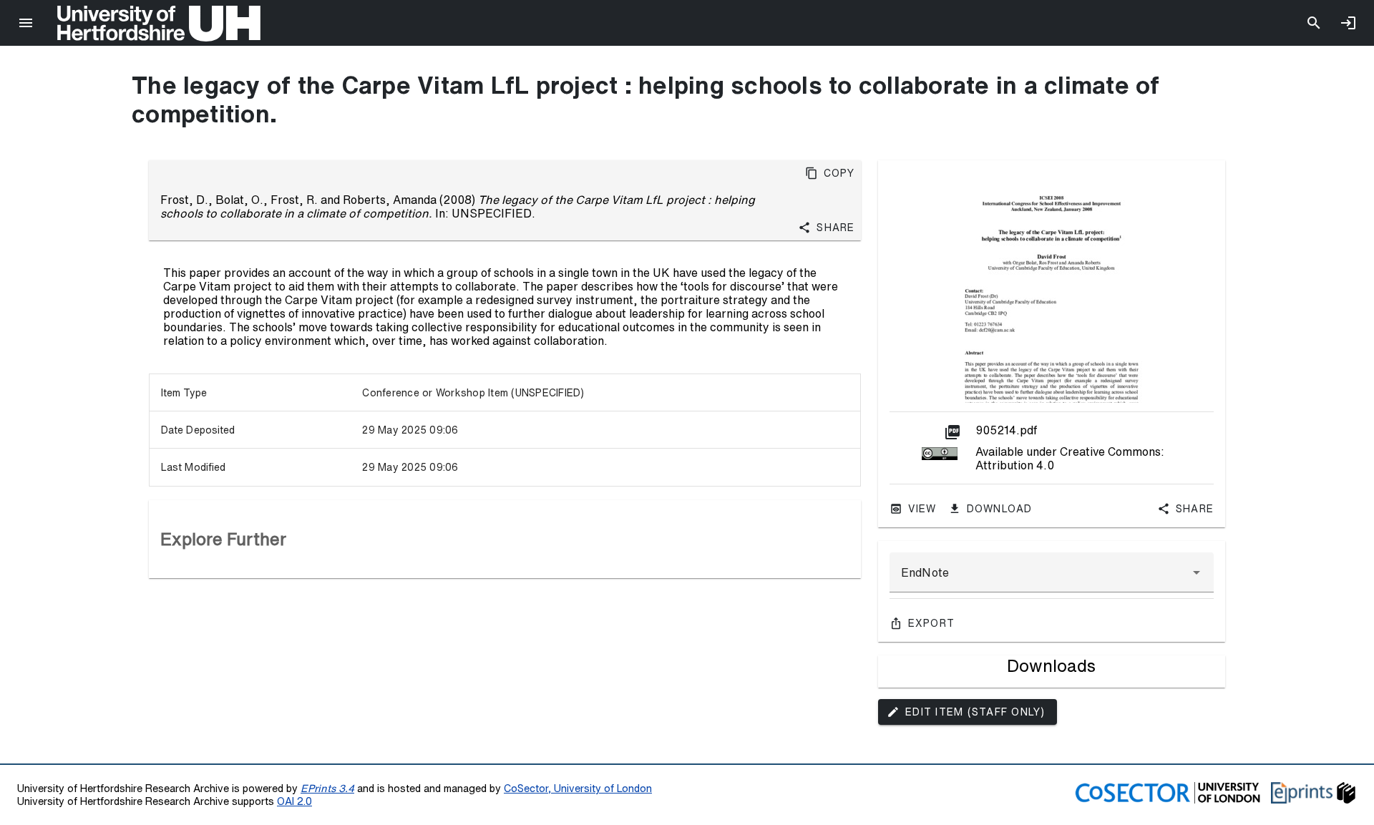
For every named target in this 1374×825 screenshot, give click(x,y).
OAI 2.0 (294, 801)
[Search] (1314, 23)
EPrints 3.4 (327, 788)
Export (931, 623)
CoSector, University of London (578, 788)
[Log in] (1348, 23)
